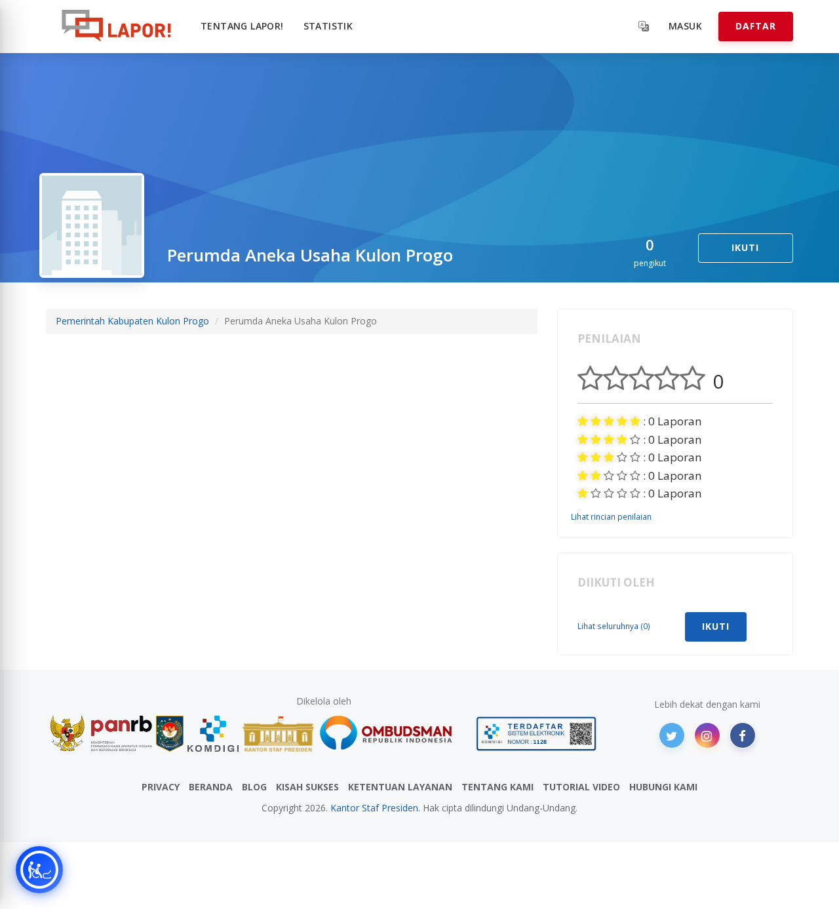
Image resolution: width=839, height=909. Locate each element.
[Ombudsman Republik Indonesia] (393, 734)
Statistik (328, 26)
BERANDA (211, 787)
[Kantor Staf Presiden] (278, 734)
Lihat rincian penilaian (611, 516)
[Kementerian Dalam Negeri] (170, 734)
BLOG (254, 787)
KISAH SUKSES (307, 787)
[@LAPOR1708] (672, 735)
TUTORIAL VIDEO (581, 787)
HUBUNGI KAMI (663, 787)
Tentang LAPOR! (242, 26)
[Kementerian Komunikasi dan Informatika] (213, 734)
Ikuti (745, 247)
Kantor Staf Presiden (374, 808)
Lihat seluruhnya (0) (613, 626)
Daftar (755, 26)
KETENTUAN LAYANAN (400, 787)
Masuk (685, 26)
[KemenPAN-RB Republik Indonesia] (101, 734)
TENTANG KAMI (497, 787)
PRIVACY (161, 787)
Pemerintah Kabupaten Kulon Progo (132, 321)
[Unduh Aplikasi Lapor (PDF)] (536, 734)
